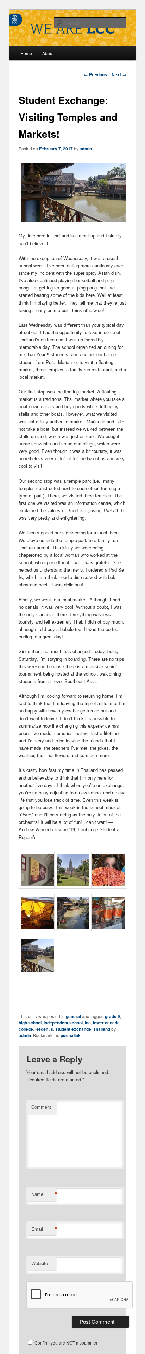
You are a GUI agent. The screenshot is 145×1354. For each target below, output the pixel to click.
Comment (41, 1107)
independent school (63, 1023)
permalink (71, 1035)
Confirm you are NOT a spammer (65, 1343)
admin (86, 148)
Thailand (101, 1029)
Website (39, 1263)
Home (26, 53)
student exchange (73, 1029)
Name (43, 1194)
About (47, 53)
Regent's (44, 1029)
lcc (88, 1023)
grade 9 (112, 1016)
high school (30, 1023)
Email (43, 1229)
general (73, 1016)
